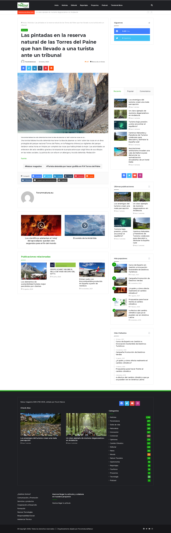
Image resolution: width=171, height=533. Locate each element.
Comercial (114, 436)
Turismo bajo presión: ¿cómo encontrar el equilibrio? (55, 12)
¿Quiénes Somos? (24, 494)
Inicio (57, 5)
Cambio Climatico (116, 443)
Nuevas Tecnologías (25, 512)
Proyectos (95, 5)
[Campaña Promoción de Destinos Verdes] (120, 281)
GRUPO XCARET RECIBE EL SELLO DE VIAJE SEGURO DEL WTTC (62, 271)
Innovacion (114, 432)
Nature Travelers (116, 458)
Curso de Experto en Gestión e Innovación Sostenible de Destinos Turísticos (139, 268)
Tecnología (114, 477)
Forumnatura (115, 421)
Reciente (117, 91)
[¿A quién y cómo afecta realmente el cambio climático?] (120, 290)
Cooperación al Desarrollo (27, 505)
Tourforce (113, 469)
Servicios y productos (25, 501)
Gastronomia (115, 462)
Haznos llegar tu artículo (61, 503)
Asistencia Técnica (24, 519)
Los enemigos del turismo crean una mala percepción (139, 102)
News (112, 451)
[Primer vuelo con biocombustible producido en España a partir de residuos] (92, 270)
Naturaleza (114, 428)
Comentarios (145, 91)
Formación (21, 508)
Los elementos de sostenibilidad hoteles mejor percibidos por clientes (33, 284)
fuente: (24, 158)
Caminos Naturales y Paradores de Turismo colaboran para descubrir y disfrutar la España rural (138, 137)
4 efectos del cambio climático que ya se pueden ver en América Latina (139, 313)
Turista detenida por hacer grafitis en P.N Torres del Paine (74, 166)
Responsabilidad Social (26, 516)
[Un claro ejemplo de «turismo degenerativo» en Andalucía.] (120, 114)
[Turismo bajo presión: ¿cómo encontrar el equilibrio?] (120, 125)
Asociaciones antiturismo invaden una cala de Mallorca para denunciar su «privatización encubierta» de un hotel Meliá (139, 155)
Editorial (74, 5)
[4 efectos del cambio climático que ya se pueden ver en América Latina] (120, 313)
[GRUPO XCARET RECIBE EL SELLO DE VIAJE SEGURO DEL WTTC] (63, 265)
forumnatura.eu (30, 62)
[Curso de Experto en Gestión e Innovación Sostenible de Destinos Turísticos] (120, 268)
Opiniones (113, 439)
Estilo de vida (115, 425)
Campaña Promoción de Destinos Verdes (139, 279)
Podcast (105, 5)
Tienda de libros (116, 5)
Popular (130, 91)
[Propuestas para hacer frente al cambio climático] (120, 302)
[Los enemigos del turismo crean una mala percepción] (120, 103)
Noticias (65, 5)
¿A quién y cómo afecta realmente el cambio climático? (139, 290)
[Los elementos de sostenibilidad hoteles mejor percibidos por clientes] (34, 271)
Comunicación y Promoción (27, 498)
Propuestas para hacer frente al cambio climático (138, 301)
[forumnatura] (23, 5)
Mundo (112, 454)
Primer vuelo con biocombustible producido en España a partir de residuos (90, 282)
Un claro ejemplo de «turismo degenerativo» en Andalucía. (139, 113)
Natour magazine (34, 166)
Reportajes (84, 5)
